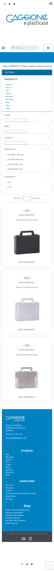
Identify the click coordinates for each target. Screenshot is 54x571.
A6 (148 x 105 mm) (16, 155)
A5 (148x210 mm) (15, 169)
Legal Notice (11, 496)
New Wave (10, 457)
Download (10, 488)
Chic (7, 462)
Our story (9, 485)
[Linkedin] (30, 539)
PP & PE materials (12, 518)
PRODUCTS (14, 66)
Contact (9, 491)
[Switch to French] (4, 4)
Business (9, 470)
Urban (8, 475)
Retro (8, 467)
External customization (14, 515)
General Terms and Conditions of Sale (21, 493)
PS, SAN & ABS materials (15, 520)
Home (5, 66)
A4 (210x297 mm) (15, 164)
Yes (9, 187)
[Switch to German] (14, 4)
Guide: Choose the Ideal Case (17, 510)
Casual (8, 460)
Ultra (7, 454)
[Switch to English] (9, 4)
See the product (27, 262)
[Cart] (48, 48)
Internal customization (14, 513)
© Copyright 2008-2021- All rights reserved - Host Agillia (27, 534)
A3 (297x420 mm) (15, 159)
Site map (9, 499)
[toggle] (48, 114)
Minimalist (10, 472)
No (9, 182)
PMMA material (11, 523)
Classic (8, 465)
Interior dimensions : (27, 215)
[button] (51, 3)
